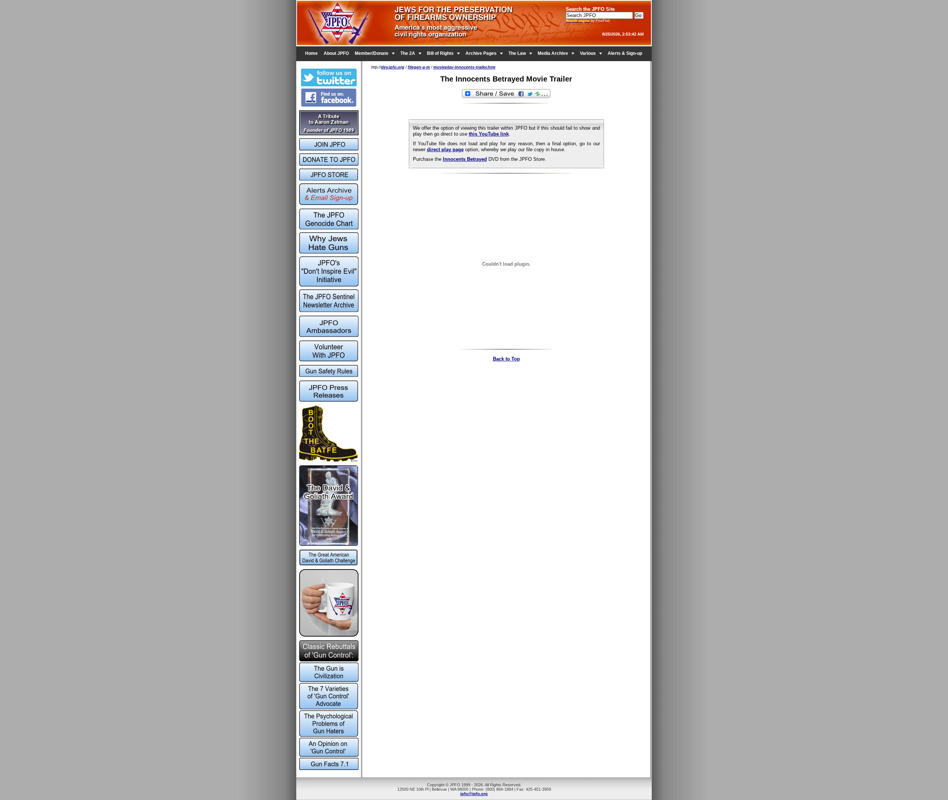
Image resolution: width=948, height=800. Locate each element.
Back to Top (506, 359)
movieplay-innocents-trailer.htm (464, 67)
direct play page (445, 149)
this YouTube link (489, 134)
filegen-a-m (419, 67)
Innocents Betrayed (465, 159)
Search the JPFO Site (590, 9)
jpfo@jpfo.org (474, 793)
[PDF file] (328, 359)
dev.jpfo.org (392, 67)
